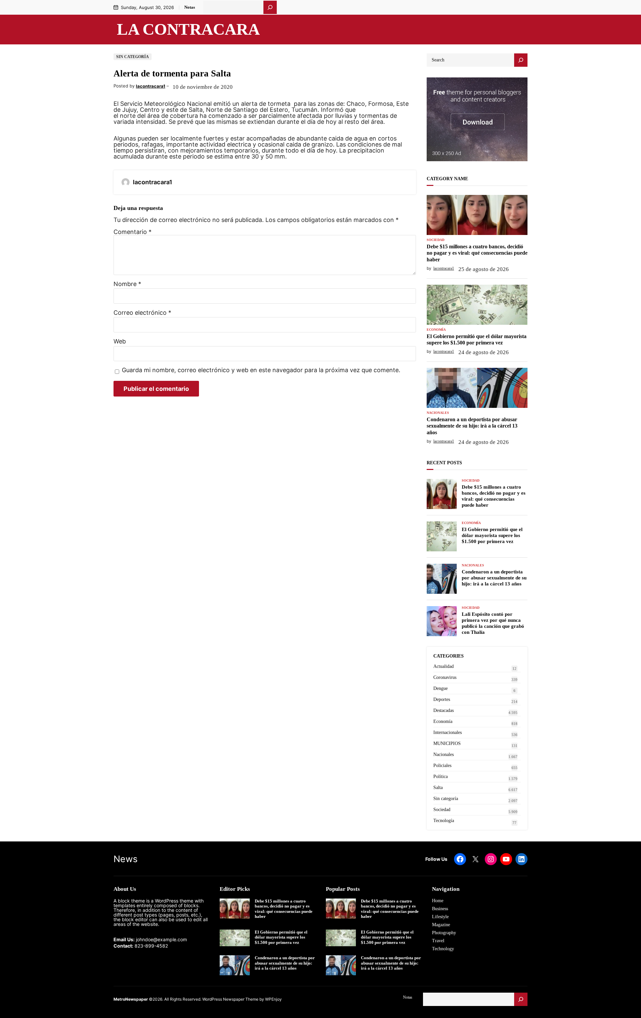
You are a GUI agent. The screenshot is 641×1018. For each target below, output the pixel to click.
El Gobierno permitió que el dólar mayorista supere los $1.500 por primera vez (476, 339)
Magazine (441, 924)
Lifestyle (440, 916)
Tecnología (443, 820)
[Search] (520, 60)
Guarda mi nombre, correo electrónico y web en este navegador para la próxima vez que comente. (261, 370)
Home (437, 900)
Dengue (440, 688)
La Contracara (188, 29)
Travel (438, 940)
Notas (189, 7)
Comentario (133, 231)
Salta (438, 787)
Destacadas (443, 710)
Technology (443, 948)
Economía (436, 329)
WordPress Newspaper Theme (230, 999)
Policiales (442, 765)
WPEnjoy (273, 999)
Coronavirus (444, 677)
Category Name (447, 178)
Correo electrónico (142, 313)
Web (120, 341)
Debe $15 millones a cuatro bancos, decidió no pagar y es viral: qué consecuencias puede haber (477, 253)
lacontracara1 (150, 86)
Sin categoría (132, 56)
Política (440, 776)
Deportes (441, 699)
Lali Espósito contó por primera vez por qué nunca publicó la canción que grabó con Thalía (493, 623)
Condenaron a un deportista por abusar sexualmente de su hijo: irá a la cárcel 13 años (472, 426)
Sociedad (435, 240)
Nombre (127, 284)
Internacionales (447, 732)
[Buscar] (270, 7)
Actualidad (443, 666)
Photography (444, 932)
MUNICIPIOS (447, 743)
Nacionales (438, 413)
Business (440, 908)
